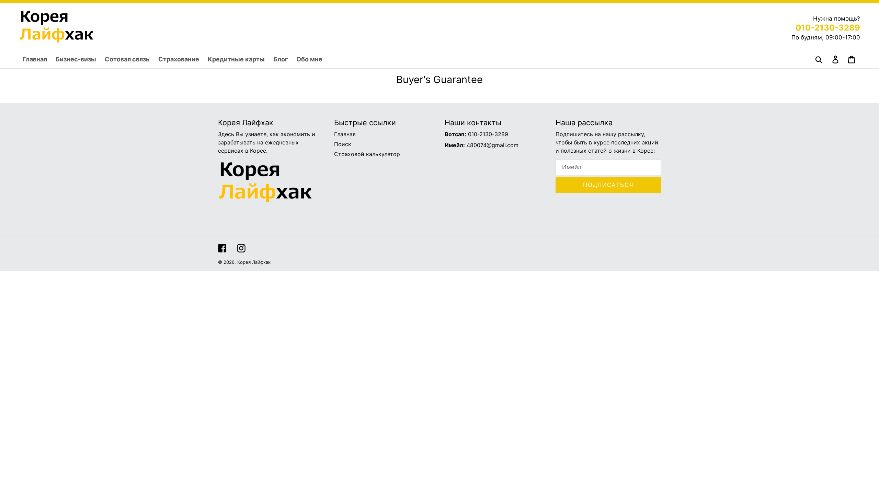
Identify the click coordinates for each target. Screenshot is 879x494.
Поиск (342, 144)
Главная (345, 134)
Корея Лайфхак (254, 262)
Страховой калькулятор (367, 154)
